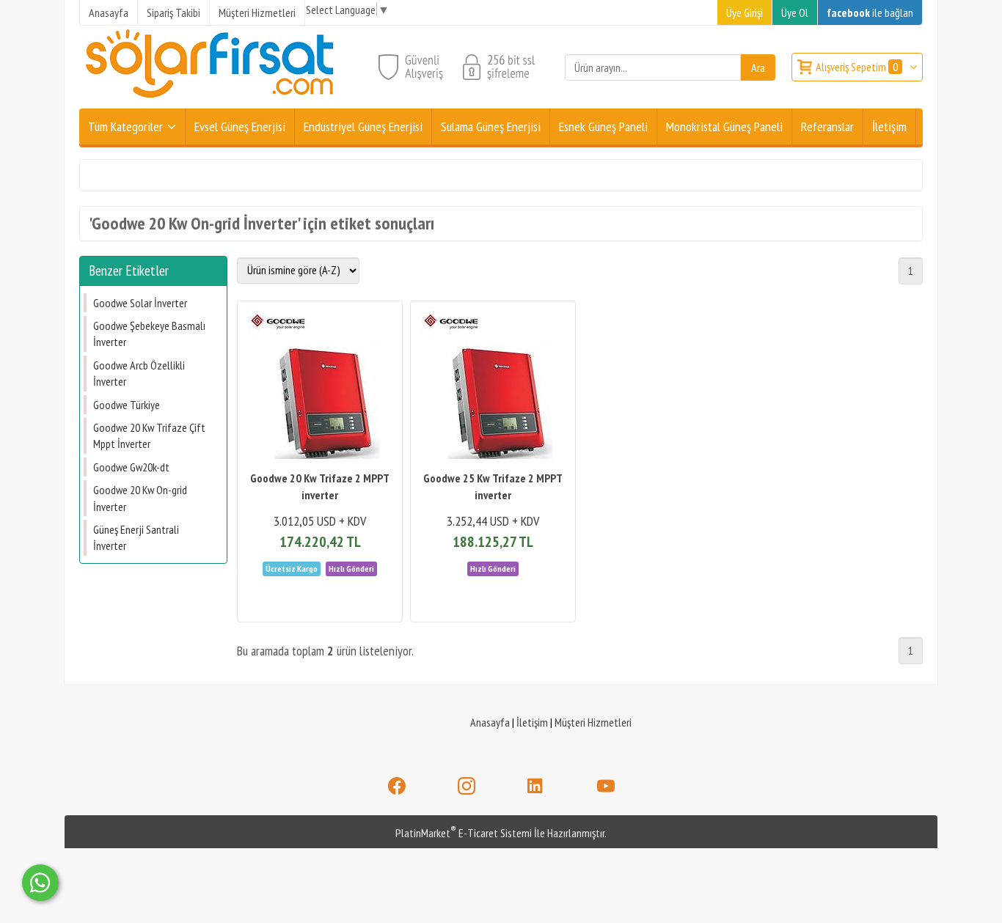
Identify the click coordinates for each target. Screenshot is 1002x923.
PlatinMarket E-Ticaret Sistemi (463, 832)
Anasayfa (490, 722)
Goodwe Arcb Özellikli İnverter (139, 373)
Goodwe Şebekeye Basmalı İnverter (149, 333)
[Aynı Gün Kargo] (351, 567)
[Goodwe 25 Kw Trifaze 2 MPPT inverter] (493, 387)
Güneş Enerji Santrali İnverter (136, 537)
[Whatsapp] (40, 882)
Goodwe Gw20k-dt (131, 467)
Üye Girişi (744, 12)
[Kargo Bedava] (292, 567)
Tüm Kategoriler (125, 126)
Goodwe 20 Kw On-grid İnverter (140, 497)
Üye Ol (794, 12)
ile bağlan (870, 12)
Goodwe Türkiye (126, 404)
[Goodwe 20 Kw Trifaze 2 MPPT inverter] (320, 387)
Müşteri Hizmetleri (593, 722)
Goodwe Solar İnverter (140, 302)
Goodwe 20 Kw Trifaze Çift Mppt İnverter (149, 435)
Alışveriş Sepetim (857, 66)
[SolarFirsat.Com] (211, 99)
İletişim (532, 722)
